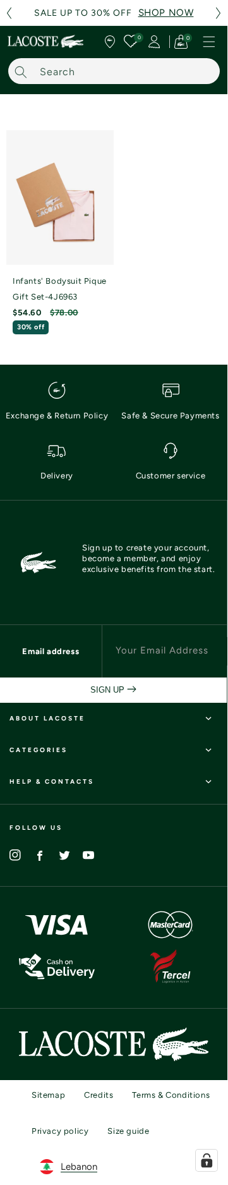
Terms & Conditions (171, 1095)
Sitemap (48, 1095)
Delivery (56, 475)
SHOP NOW (166, 12)
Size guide (128, 1131)
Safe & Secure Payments (170, 415)
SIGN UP (108, 690)
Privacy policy (60, 1131)
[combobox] (114, 71)
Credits (98, 1095)
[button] (8, 13)
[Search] (21, 71)
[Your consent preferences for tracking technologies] (206, 1160)
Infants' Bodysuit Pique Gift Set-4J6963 (60, 288)
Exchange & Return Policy (57, 415)
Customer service (171, 475)
